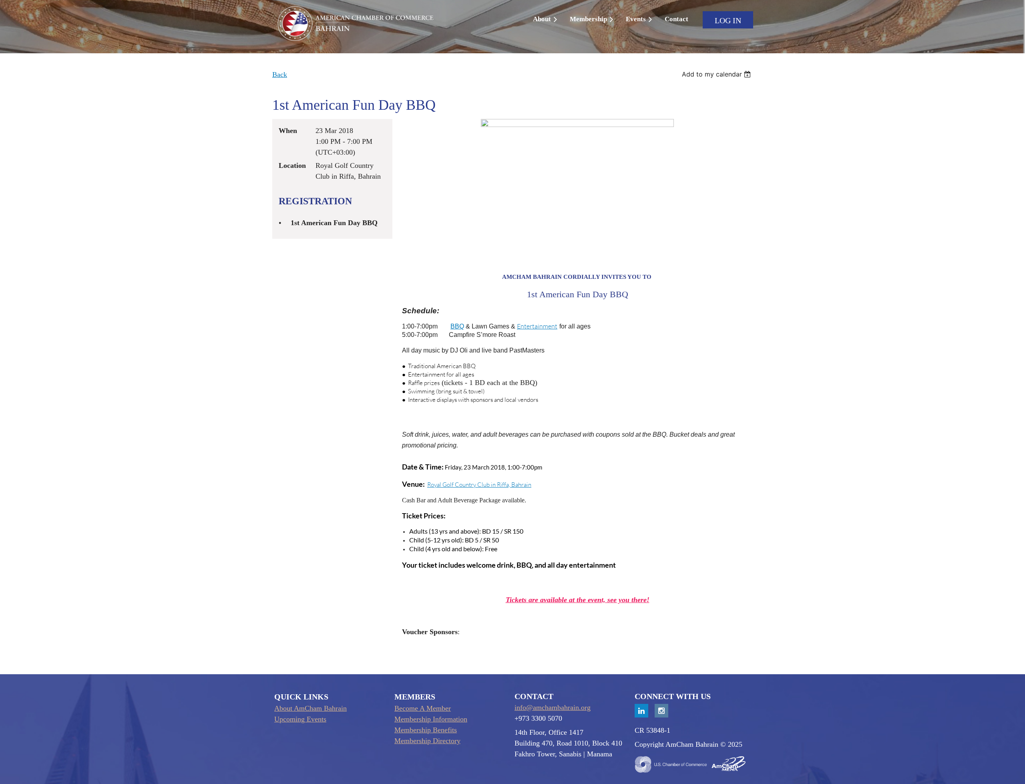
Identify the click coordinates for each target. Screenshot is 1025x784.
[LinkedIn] (641, 710)
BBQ (457, 326)
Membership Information (430, 719)
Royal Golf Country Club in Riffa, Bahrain (479, 484)
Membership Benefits (425, 730)
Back (279, 75)
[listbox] (717, 74)
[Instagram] (661, 710)
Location (292, 165)
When (288, 131)
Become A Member (422, 708)
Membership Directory (427, 741)
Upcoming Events (300, 719)
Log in (728, 20)
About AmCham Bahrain (310, 708)
